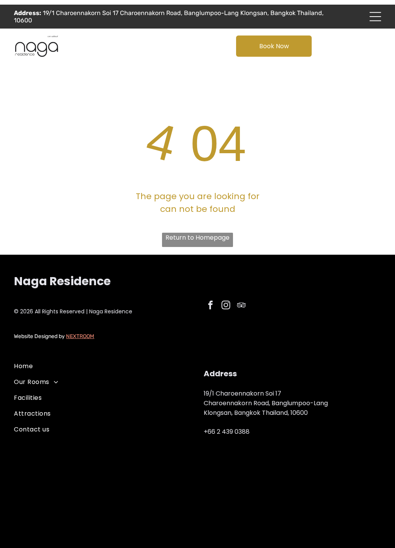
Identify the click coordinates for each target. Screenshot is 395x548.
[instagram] (226, 306)
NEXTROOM (80, 336)
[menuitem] (102, 366)
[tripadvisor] (241, 306)
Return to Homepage (197, 237)
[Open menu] (375, 16)
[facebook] (210, 306)
